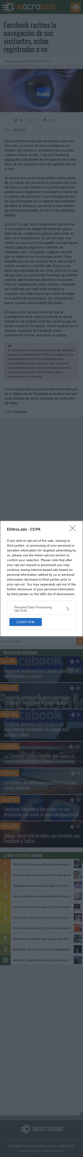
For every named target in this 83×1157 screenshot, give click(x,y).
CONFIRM (25, 622)
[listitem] (41, 609)
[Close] (74, 529)
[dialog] (41, 579)
